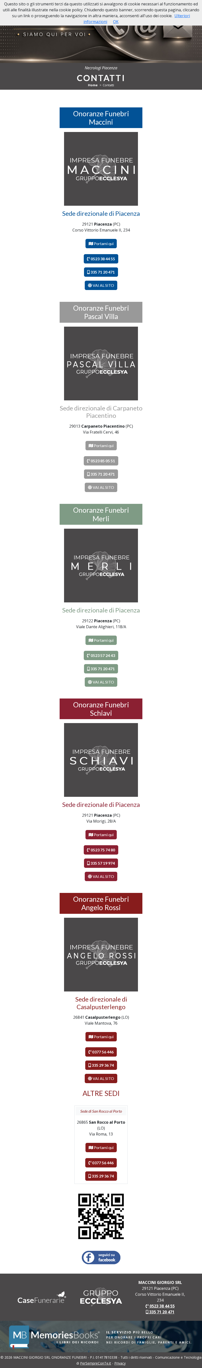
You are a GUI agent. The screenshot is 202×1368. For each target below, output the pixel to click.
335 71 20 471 (161, 1312)
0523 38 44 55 (162, 1306)
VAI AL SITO (103, 285)
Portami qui (103, 243)
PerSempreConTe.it (95, 1363)
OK (115, 21)
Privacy (120, 1363)
